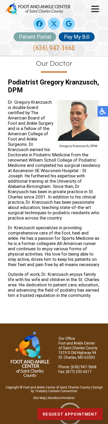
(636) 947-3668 (54, 48)
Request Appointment (70, 414)
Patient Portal (35, 37)
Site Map (39, 398)
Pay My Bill (76, 37)
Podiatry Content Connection (56, 391)
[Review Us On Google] (69, 24)
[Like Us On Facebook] (39, 24)
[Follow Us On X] (54, 24)
